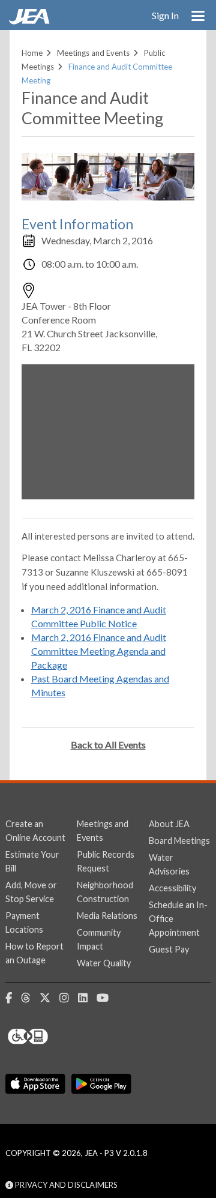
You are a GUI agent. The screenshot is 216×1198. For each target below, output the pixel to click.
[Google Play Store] (101, 1085)
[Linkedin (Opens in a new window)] (87, 998)
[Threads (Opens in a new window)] (30, 998)
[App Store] (35, 1085)
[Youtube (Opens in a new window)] (107, 998)
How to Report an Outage (34, 953)
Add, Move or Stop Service (31, 892)
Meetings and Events (93, 53)
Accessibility (172, 888)
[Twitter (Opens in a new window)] (49, 998)
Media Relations (107, 916)
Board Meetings (179, 840)
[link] (30, 21)
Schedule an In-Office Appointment (178, 919)
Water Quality (104, 963)
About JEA (169, 824)
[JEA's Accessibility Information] (50, 1037)
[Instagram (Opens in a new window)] (68, 998)
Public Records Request (105, 861)
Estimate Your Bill (32, 861)
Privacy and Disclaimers (65, 1185)
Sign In (165, 15)
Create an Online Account (35, 831)
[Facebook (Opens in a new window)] (13, 998)
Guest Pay (169, 949)
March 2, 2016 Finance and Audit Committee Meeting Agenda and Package (98, 650)
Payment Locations (24, 923)
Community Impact (99, 939)
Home (32, 53)
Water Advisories (169, 864)
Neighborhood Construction (105, 892)
